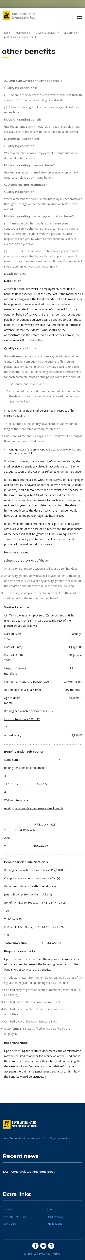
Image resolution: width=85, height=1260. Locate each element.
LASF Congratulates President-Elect (29, 1171)
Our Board (10, 1223)
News (50, 1209)
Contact (8, 1209)
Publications (54, 1223)
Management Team (15, 1216)
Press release (55, 1216)
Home (6, 32)
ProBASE (56, 1254)
